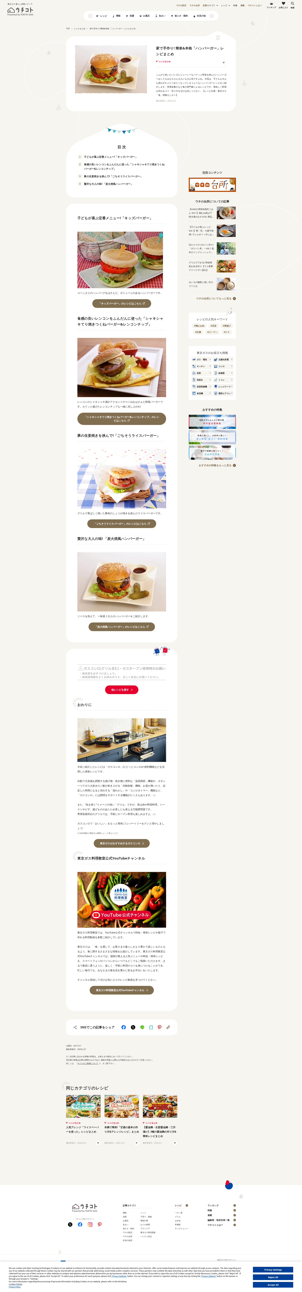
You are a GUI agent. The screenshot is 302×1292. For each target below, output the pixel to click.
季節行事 (144, 1220)
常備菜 (178, 1224)
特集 (235, 5)
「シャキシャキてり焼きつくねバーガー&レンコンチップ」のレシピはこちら (121, 418)
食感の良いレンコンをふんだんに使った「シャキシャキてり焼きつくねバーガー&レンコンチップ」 (124, 166)
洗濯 (132, 15)
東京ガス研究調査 (148, 1232)
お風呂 (146, 15)
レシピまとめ (165, 61)
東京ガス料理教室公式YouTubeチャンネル (120, 990)
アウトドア (145, 1228)
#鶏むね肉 (199, 325)
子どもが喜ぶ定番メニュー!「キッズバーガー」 (111, 156)
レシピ (224, 5)
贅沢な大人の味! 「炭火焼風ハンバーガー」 (108, 184)
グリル (178, 1216)
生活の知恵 (202, 15)
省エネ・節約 (181, 15)
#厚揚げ (227, 325)
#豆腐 (198, 332)
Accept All (273, 1284)
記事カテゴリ (209, 5)
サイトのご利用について (87, 1063)
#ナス (227, 332)
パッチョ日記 (146, 1236)
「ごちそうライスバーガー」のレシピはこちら (120, 523)
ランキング (213, 1205)
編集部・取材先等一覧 (219, 1219)
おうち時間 (145, 1224)
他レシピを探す (120, 689)
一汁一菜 (178, 1212)
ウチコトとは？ (255, 5)
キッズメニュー (181, 1228)
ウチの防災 (127, 1232)
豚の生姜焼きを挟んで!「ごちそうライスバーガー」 (113, 176)
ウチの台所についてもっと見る (214, 298)
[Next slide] (212, 16)
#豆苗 (213, 325)
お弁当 (178, 1220)
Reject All (273, 1277)
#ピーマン (212, 332)
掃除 (118, 15)
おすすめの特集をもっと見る (215, 465)
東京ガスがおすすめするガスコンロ (120, 843)
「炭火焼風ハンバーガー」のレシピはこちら (120, 626)
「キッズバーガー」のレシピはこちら (120, 303)
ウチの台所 (127, 1236)
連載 (242, 5)
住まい (162, 15)
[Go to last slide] (90, 16)
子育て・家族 (146, 1216)
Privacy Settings (273, 1269)
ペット (143, 1212)
